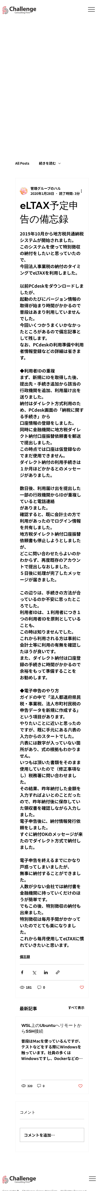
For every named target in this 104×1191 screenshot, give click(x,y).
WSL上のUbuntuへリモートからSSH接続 (51, 1028)
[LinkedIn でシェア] (46, 972)
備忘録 (25, 956)
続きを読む (47, 163)
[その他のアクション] (81, 191)
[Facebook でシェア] (22, 972)
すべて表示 (76, 1007)
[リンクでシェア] (57, 972)
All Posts (22, 163)
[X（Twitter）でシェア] (34, 972)
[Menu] (91, 9)
